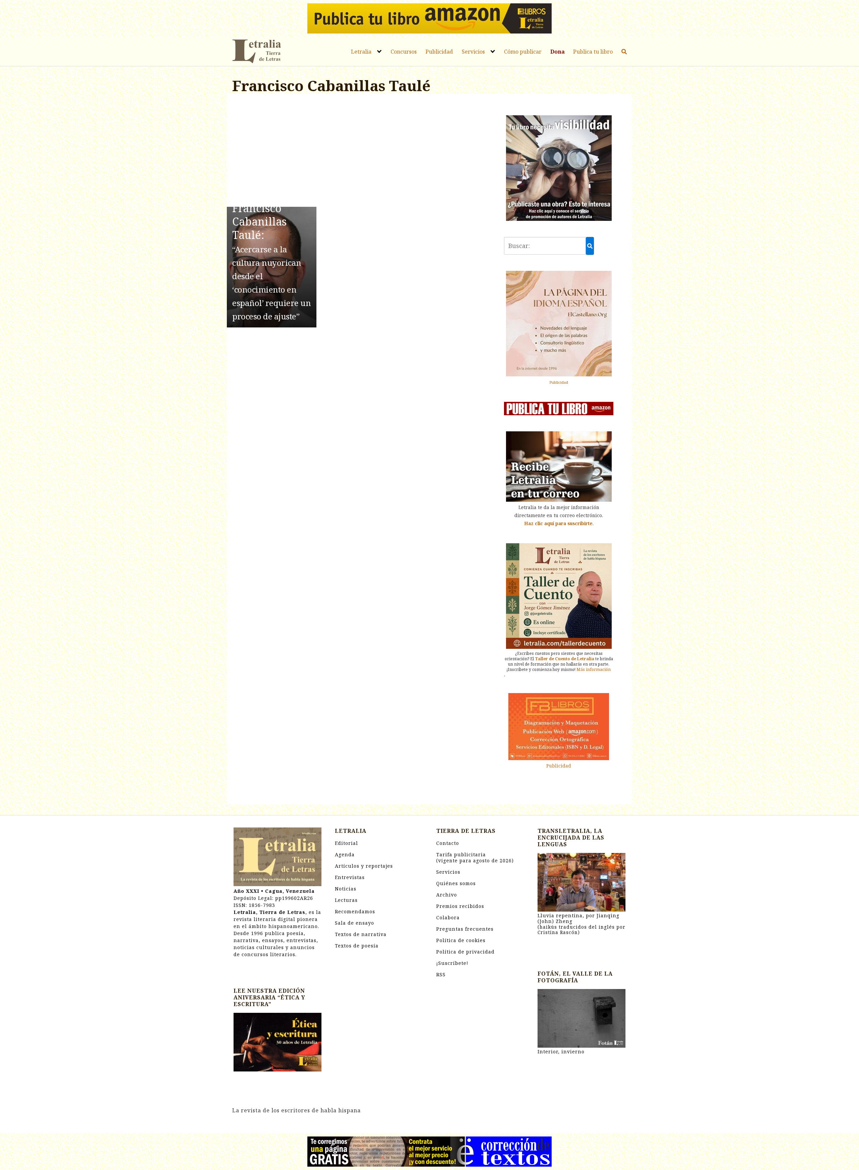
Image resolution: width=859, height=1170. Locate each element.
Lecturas (346, 900)
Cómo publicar (523, 51)
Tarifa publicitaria (475, 857)
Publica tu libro (593, 51)
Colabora (448, 917)
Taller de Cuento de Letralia (564, 659)
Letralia (361, 51)
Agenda (345, 854)
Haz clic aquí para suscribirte (558, 523)
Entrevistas (350, 877)
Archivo (446, 894)
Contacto (447, 843)
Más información (593, 669)
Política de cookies (461, 940)
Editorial (346, 843)
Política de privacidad (465, 951)
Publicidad (439, 51)
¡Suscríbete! (452, 963)
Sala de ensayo (354, 923)
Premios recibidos (460, 906)
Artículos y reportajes (364, 866)
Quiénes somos (456, 883)
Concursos (404, 51)
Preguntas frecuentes (465, 929)
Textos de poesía (356, 945)
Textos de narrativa (361, 934)
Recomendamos (355, 911)
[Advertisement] (361, 151)
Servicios (473, 51)
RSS (441, 974)
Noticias (345, 888)
